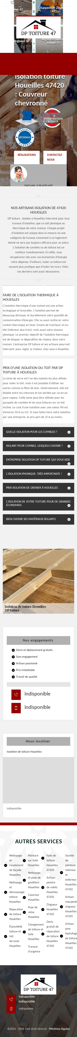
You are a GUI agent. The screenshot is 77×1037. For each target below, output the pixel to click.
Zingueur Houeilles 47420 (51, 909)
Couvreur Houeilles (32, 897)
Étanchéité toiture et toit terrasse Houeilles (13, 936)
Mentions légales (59, 1029)
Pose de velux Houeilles (32, 912)
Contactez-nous (55, 157)
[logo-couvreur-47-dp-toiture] (38, 27)
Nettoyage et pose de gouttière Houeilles (32, 880)
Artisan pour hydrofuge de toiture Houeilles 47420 (69, 936)
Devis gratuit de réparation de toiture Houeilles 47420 (51, 934)
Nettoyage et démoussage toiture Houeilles (13, 892)
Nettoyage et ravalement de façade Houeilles (13, 865)
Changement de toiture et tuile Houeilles (32, 932)
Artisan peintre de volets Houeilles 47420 (51, 887)
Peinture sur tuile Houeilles (32, 860)
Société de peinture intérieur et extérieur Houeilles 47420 (69, 872)
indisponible (37, 694)
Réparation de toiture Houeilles (13, 914)
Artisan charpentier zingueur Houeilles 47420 (69, 907)
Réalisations (27, 155)
